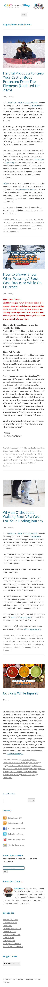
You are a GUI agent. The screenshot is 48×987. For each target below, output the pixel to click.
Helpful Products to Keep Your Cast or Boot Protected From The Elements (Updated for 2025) (23, 81)
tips (35, 772)
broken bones (23, 454)
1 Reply (5, 700)
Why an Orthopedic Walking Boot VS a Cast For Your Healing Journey (23, 516)
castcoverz (18, 769)
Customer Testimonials (11, 935)
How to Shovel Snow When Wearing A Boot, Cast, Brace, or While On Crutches (22, 280)
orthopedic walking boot (12, 228)
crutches (32, 454)
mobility (39, 454)
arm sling (27, 766)
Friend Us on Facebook (16, 828)
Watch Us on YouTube (16, 839)
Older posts (8, 793)
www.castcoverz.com (11, 463)
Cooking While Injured (21, 693)
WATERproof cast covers (12, 944)
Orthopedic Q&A (15, 222)
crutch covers (32, 641)
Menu (24, 14)
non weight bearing (10, 457)
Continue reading (15, 754)
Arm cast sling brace (29, 219)
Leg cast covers (8, 451)
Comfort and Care (37, 448)
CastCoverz (26, 448)
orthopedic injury (15, 460)
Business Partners (10, 923)
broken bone (35, 222)
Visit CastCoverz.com (16, 845)
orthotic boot (26, 228)
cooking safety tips (30, 769)
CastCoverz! (13, 231)
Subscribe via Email (15, 823)
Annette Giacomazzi (31, 451)
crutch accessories (19, 641)
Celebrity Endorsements (12, 929)
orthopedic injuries (35, 225)
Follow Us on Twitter (15, 834)
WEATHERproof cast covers (13, 947)
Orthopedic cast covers (19, 225)
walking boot (37, 460)
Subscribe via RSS (15, 818)
